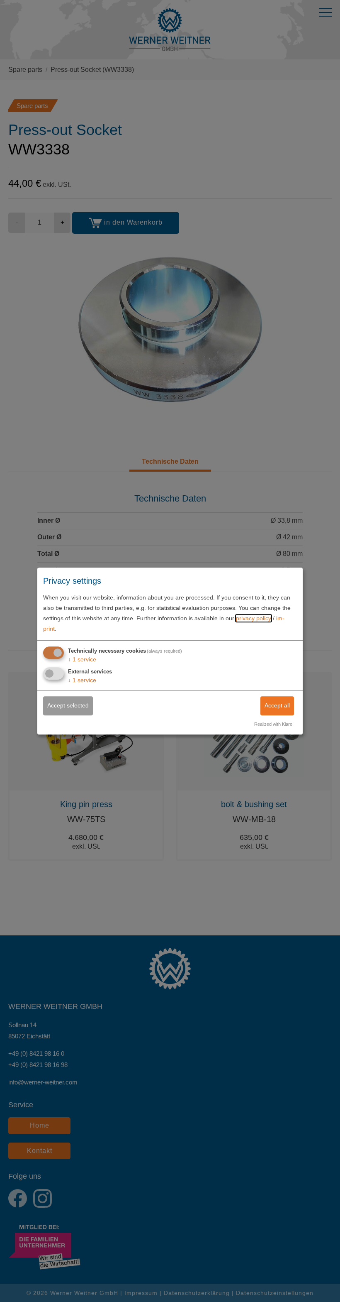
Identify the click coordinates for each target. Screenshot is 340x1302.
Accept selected (68, 705)
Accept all (277, 705)
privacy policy (253, 618)
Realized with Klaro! (274, 724)
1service (82, 659)
